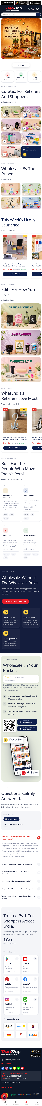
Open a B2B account (10, 479)
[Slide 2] (21, 65)
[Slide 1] (19, 65)
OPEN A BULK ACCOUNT (14, 601)
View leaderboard (9, 404)
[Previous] (15, 65)
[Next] (26, 65)
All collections (7, 300)
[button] (2, 9)
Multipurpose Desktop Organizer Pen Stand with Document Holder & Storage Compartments (15, 265)
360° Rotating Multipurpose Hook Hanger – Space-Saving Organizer (15, 438)
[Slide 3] (23, 65)
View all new (6, 230)
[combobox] (21, 14)
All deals (5, 179)
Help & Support (8, 2)
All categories (7, 102)
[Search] (38, 14)
